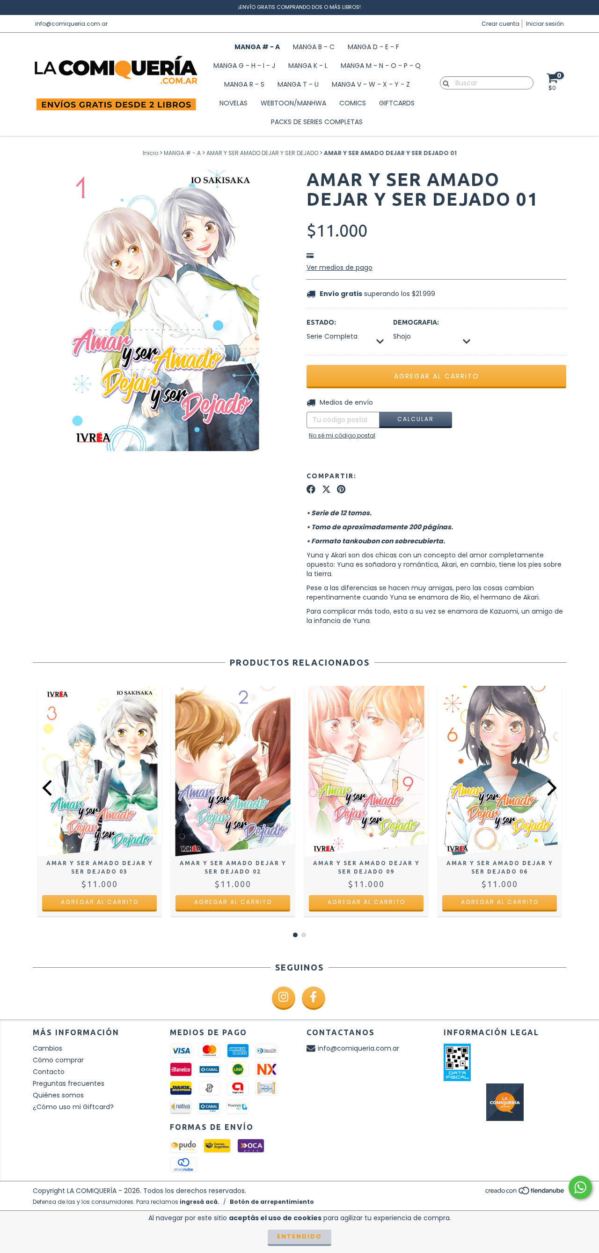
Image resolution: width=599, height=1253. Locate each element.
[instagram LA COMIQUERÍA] (283, 998)
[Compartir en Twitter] (326, 489)
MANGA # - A (257, 47)
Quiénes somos (58, 1095)
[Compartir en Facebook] (311, 489)
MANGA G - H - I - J (244, 65)
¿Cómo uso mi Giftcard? (73, 1107)
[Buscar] (444, 82)
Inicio (150, 153)
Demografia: (416, 322)
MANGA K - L (308, 65)
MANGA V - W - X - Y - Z (371, 84)
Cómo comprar (58, 1060)
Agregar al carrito (100, 902)
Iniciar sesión (545, 24)
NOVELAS (233, 103)
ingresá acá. (199, 1202)
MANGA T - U (298, 84)
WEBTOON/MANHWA (293, 103)
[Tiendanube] (525, 1193)
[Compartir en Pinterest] (341, 489)
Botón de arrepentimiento (272, 1202)
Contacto (49, 1071)
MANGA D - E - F (373, 47)
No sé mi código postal (342, 435)
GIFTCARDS (397, 103)
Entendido (299, 1236)
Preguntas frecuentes (68, 1083)
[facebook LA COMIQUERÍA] (313, 998)
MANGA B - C (314, 47)
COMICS (352, 103)
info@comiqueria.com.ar (71, 24)
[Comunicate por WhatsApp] (580, 1187)
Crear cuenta (500, 24)
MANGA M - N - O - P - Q (381, 65)
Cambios (47, 1048)
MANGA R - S (244, 84)
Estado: (321, 322)
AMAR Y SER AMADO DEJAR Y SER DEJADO (262, 153)
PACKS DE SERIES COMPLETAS (317, 121)
